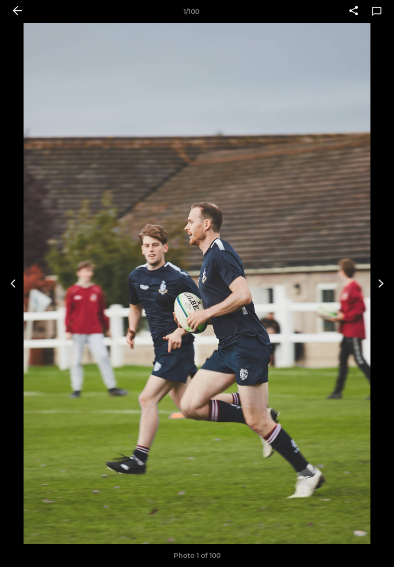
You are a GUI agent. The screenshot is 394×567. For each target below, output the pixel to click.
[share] (353, 11)
